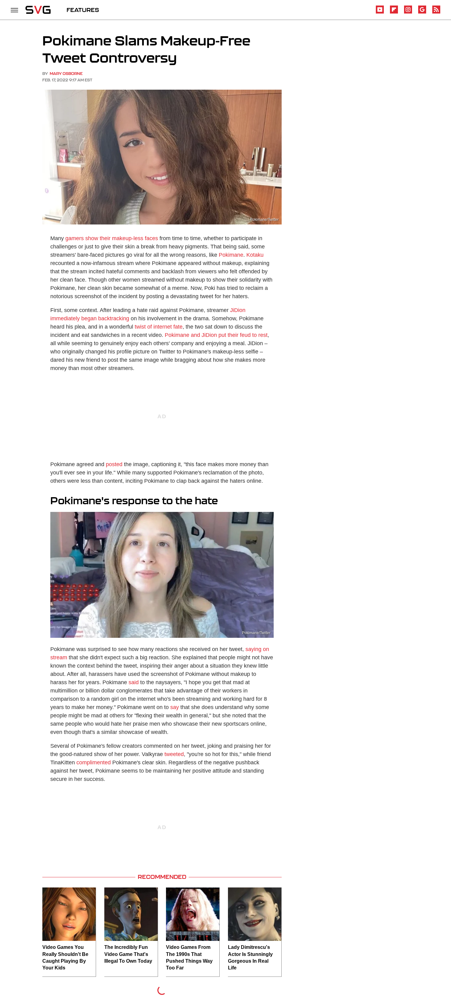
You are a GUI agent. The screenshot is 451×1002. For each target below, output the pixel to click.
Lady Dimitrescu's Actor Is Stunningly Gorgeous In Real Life (250, 957)
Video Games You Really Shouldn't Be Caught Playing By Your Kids (65, 957)
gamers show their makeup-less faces (111, 238)
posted (114, 464)
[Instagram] (408, 12)
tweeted (174, 754)
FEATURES (83, 9)
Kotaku (255, 255)
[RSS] (436, 12)
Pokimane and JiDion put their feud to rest (216, 335)
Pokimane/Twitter (264, 219)
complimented (93, 762)
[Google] (422, 12)
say (174, 707)
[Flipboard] (394, 12)
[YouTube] (380, 12)
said (134, 682)
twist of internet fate (159, 327)
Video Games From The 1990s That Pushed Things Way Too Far (189, 957)
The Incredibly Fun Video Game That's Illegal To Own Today (128, 954)
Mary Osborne (66, 73)
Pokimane (231, 255)
